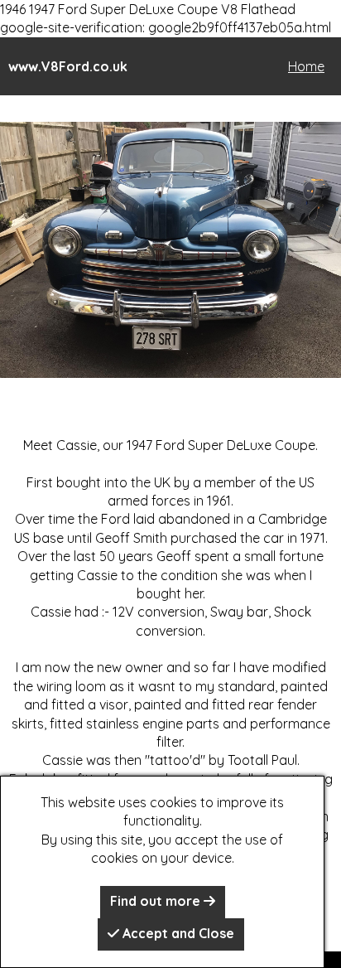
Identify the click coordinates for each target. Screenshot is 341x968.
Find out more (157, 901)
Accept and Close (176, 933)
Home (306, 66)
